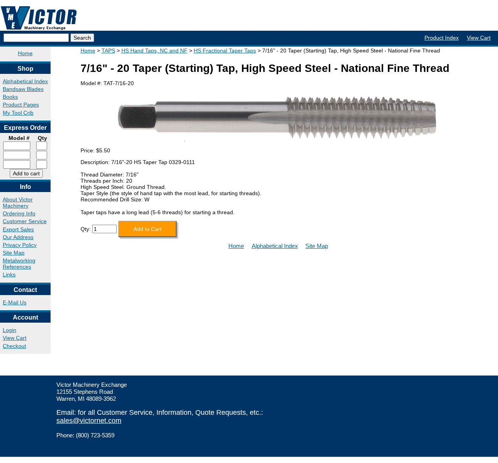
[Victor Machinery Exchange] (39, 18)
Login (9, 330)
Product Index (441, 38)
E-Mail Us (14, 302)
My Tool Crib (18, 113)
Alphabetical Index (25, 81)
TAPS (108, 50)
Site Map (14, 253)
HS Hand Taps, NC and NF (154, 50)
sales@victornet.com (88, 421)
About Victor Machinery (18, 202)
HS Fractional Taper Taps (225, 50)
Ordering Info (19, 213)
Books (10, 97)
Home (25, 53)
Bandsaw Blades (23, 89)
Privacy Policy (20, 245)
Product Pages (21, 104)
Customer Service (25, 221)
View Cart (479, 38)
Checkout (14, 346)
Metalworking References (19, 263)
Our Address (18, 237)
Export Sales (18, 229)
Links (9, 274)
